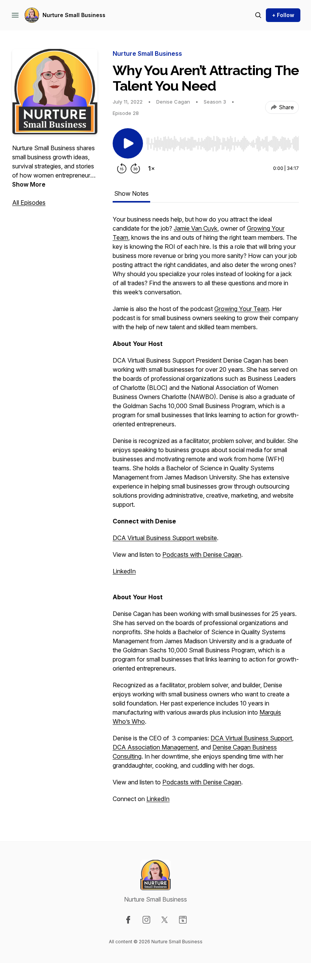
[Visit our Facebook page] (128, 920)
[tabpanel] (206, 513)
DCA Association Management (155, 747)
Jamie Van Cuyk (195, 228)
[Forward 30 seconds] (135, 168)
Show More (29, 184)
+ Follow (283, 15)
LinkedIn (124, 571)
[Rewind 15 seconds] (121, 168)
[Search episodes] (258, 15)
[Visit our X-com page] (164, 920)
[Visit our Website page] (183, 920)
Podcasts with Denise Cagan (201, 554)
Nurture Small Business (73, 15)
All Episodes (29, 202)
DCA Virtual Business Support (251, 738)
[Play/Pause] (128, 143)
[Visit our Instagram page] (146, 920)
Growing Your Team (241, 309)
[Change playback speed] (151, 168)
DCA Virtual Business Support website (165, 538)
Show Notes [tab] (131, 193)
